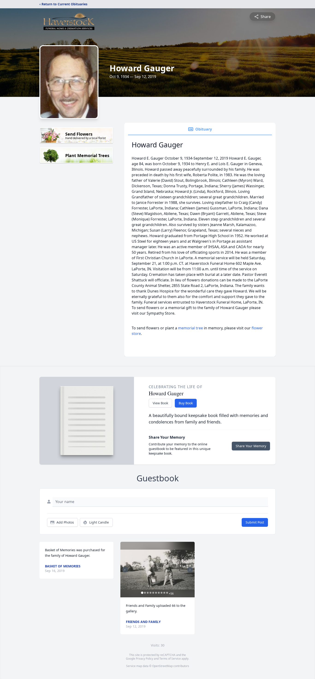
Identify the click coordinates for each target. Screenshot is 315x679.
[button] (157, 569)
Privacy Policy (144, 659)
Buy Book (186, 403)
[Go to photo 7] (159, 593)
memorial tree (190, 328)
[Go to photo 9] (164, 593)
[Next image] (190, 569)
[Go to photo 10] (167, 593)
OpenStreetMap (162, 666)
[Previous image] (125, 569)
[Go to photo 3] (148, 593)
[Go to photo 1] (142, 593)
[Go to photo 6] (156, 593)
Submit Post (255, 522)
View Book (160, 403)
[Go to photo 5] (153, 593)
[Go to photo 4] (150, 593)
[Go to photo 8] (161, 593)
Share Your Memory (251, 446)
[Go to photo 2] (145, 593)
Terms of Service (170, 659)
